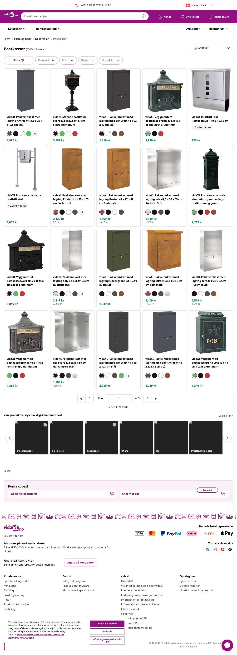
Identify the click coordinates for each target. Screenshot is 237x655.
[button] (92, 5)
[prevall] (82, 398)
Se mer (7, 470)
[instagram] (215, 549)
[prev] (89, 398)
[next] (148, 398)
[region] (66, 633)
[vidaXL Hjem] (11, 14)
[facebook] (207, 549)
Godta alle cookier (107, 623)
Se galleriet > (226, 415)
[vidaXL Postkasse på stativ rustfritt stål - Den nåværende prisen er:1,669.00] (26, 169)
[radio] (9, 133)
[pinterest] (222, 549)
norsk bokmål (199, 5)
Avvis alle (107, 631)
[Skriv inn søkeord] (143, 16)
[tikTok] (230, 549)
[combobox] (85, 16)
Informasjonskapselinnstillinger (140, 604)
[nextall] (156, 398)
